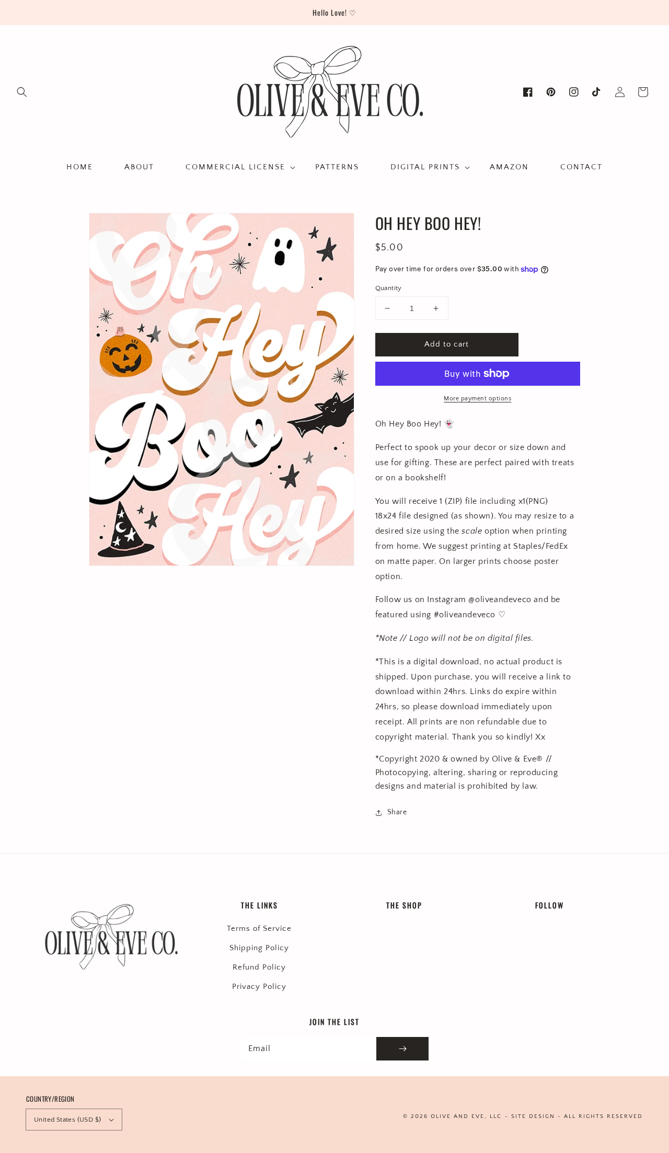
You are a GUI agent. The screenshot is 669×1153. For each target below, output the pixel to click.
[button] (21, 91)
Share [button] (397, 812)
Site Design (533, 1116)
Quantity (388, 288)
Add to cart (446, 344)
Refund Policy (259, 967)
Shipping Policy (259, 947)
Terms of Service (259, 928)
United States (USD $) (67, 1119)
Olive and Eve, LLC (466, 1116)
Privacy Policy (259, 986)
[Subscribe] (402, 1048)
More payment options (477, 398)
